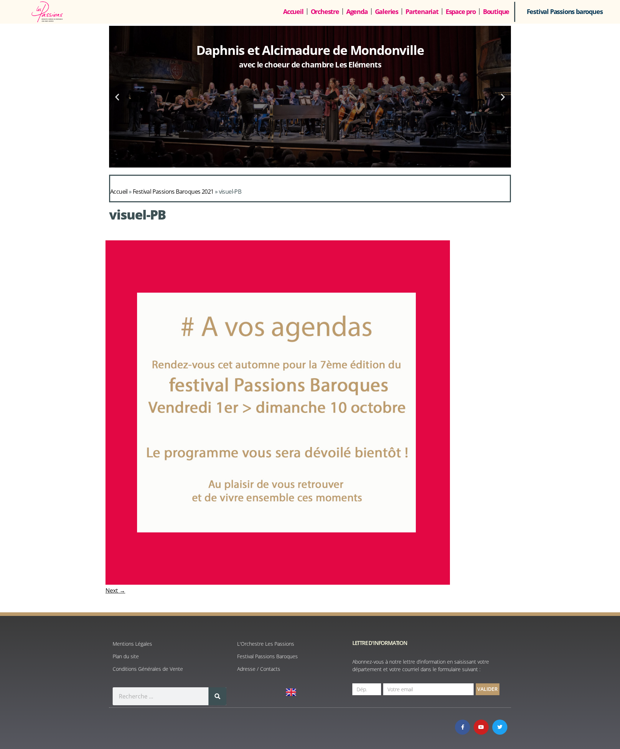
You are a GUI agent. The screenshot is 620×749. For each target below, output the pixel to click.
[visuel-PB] (277, 583)
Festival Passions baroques (565, 11)
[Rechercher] (217, 696)
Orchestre (325, 11)
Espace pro (461, 11)
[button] (117, 96)
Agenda (357, 11)
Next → (115, 590)
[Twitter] (499, 727)
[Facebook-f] (462, 727)
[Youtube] (481, 727)
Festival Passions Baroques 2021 (173, 192)
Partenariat (421, 11)
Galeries (386, 11)
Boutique (496, 11)
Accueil (293, 11)
